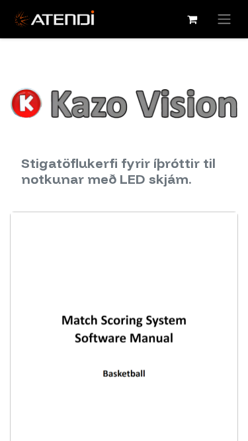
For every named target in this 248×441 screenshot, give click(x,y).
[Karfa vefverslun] (192, 19)
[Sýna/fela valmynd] (224, 19)
